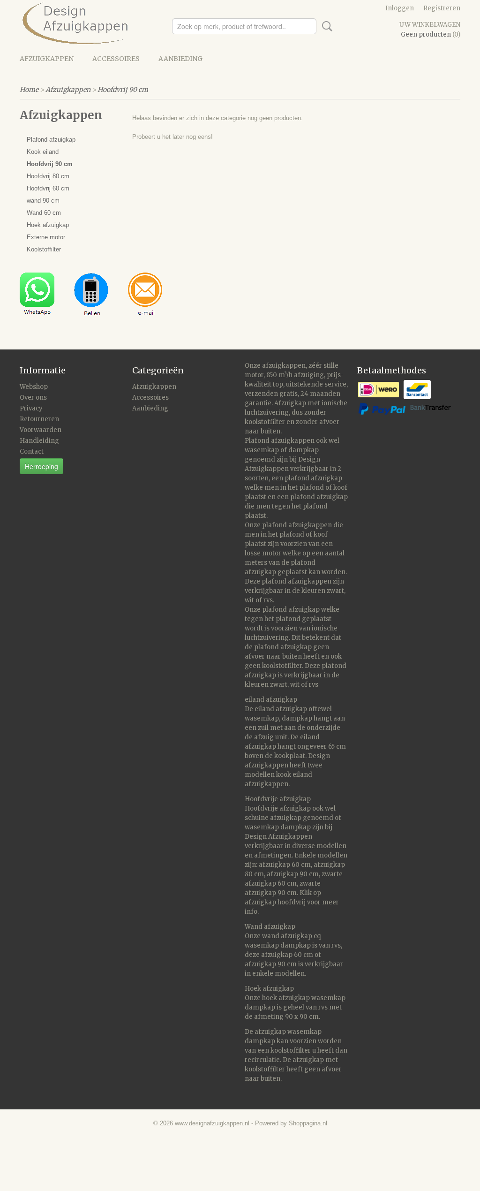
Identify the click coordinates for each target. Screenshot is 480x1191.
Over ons (33, 398)
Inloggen (399, 8)
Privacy (31, 408)
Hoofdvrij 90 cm (123, 89)
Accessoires (116, 58)
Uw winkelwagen (429, 25)
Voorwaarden (40, 430)
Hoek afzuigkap (48, 224)
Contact (32, 451)
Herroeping (41, 466)
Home (29, 89)
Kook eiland (43, 151)
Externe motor (46, 237)
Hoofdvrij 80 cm (48, 176)
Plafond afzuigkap (51, 139)
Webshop (34, 387)
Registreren (441, 8)
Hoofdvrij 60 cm (48, 188)
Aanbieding (180, 58)
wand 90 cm (43, 200)
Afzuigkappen (47, 58)
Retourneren (39, 419)
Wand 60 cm (44, 212)
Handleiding (39, 441)
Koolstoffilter (44, 249)
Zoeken (325, 26)
